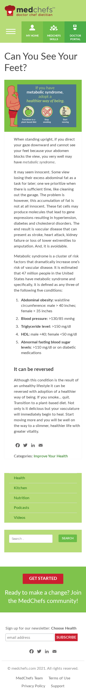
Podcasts (21, 508)
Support (57, 686)
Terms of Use (59, 678)
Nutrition (21, 498)
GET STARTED (43, 579)
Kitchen (20, 488)
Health (19, 478)
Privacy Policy (33, 686)
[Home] (30, 10)
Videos (19, 518)
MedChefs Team (29, 678)
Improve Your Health (51, 456)
